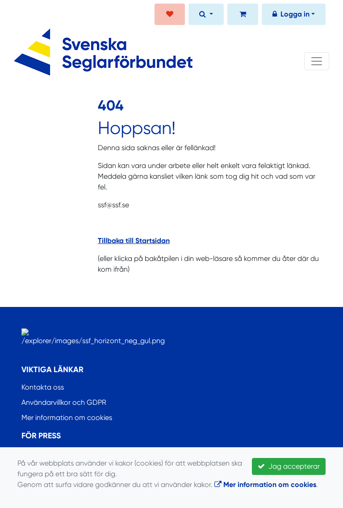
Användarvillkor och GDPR (63, 402)
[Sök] (206, 15)
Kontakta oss (42, 387)
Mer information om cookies (66, 417)
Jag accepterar (292, 466)
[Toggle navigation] (316, 61)
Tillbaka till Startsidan (134, 240)
